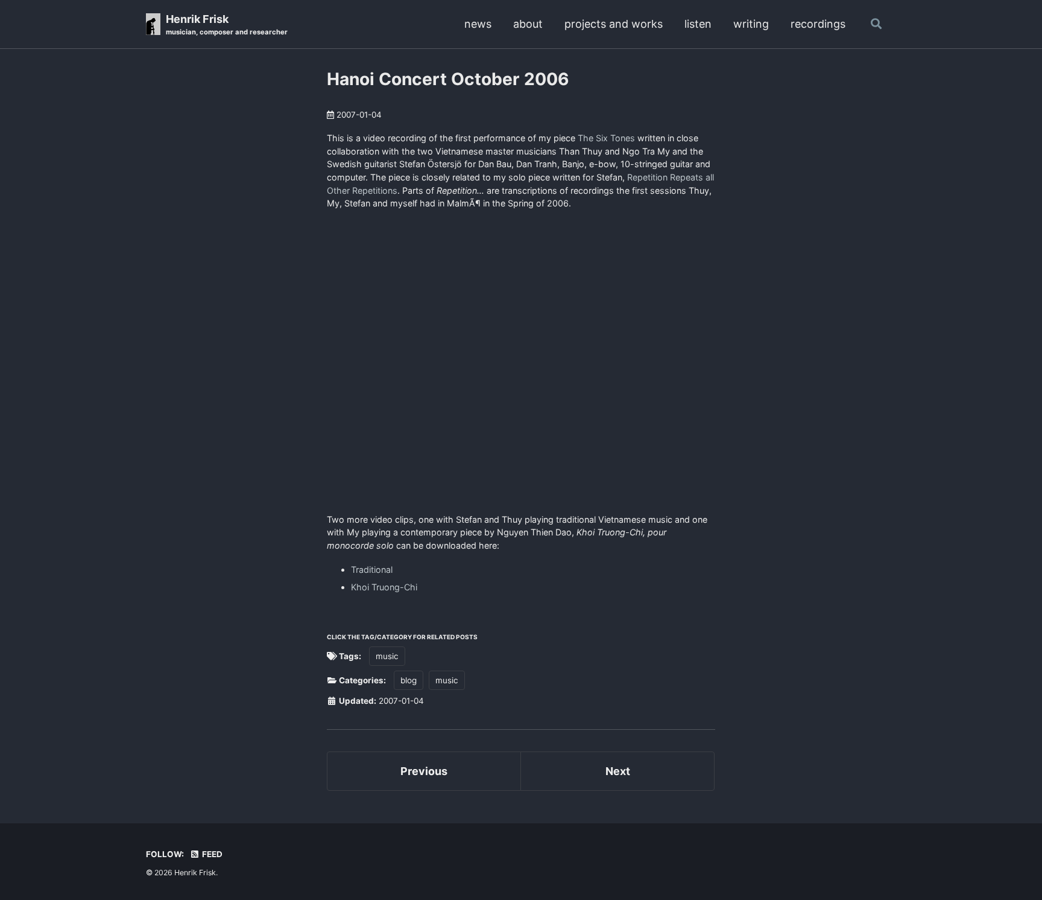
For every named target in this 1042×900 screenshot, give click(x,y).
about (528, 24)
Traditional (372, 569)
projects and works (613, 24)
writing (751, 24)
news (477, 24)
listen (698, 24)
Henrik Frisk (227, 24)
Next (617, 771)
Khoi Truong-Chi (384, 587)
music (387, 656)
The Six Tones (606, 138)
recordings (818, 24)
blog (408, 680)
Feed (211, 854)
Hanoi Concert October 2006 (448, 79)
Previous (423, 771)
